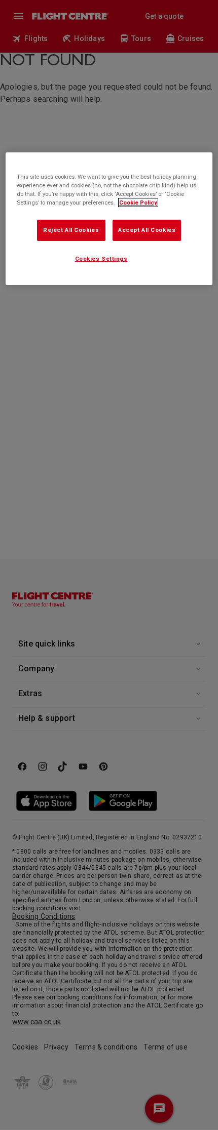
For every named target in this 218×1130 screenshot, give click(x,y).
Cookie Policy (138, 202)
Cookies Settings (101, 258)
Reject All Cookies (71, 229)
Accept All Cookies (146, 229)
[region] (109, 218)
